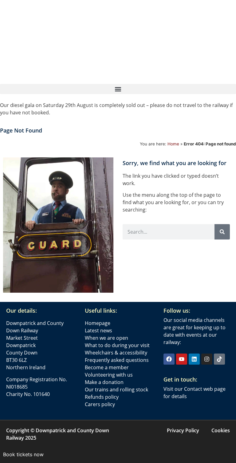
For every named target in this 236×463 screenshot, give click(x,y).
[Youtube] (181, 359)
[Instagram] (206, 359)
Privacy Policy (183, 430)
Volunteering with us (109, 374)
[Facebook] (169, 359)
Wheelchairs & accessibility (116, 352)
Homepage (97, 323)
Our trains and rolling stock (116, 389)
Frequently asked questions (117, 360)
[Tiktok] (219, 359)
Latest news (98, 330)
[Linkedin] (194, 359)
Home (173, 143)
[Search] (222, 231)
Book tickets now (23, 454)
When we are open (106, 337)
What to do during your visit (117, 345)
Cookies (220, 430)
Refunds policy (102, 397)
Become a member (107, 367)
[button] (118, 89)
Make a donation (104, 382)
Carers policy (100, 404)
